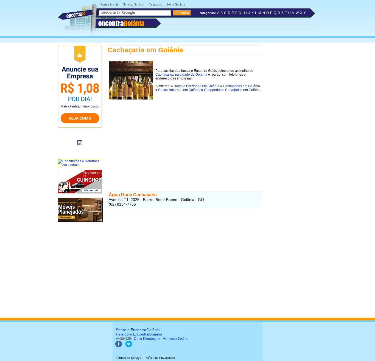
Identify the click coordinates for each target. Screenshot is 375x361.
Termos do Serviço (128, 357)
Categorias (155, 4)
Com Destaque (147, 338)
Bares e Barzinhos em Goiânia (196, 86)
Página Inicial (109, 4)
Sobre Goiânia (176, 4)
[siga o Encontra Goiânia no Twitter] (128, 346)
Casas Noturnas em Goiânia (179, 90)
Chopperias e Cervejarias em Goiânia (232, 90)
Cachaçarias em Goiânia (241, 86)
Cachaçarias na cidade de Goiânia (181, 74)
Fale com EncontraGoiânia (139, 334)
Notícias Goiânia (133, 4)
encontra (121, 23)
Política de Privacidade (160, 357)
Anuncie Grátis (175, 338)
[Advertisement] (184, 139)
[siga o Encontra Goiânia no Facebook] (118, 346)
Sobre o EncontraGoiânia (138, 330)
